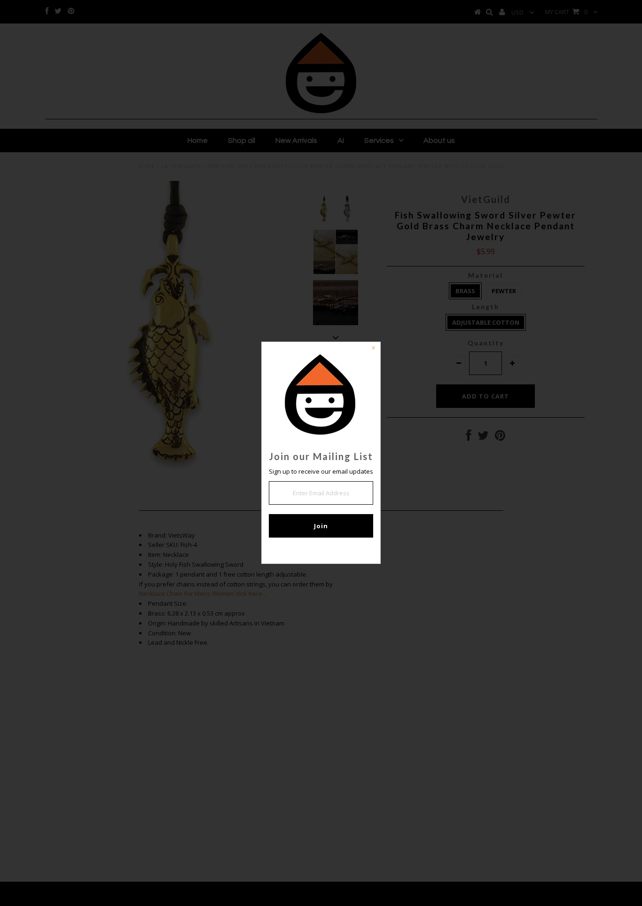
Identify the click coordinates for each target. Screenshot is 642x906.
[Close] (373, 349)
